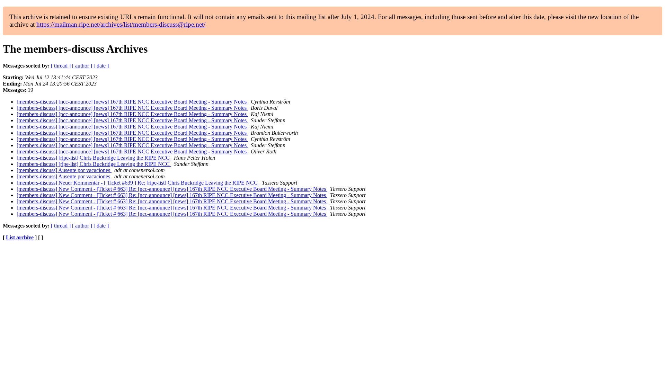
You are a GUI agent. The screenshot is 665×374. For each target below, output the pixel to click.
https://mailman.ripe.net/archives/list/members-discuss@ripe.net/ (120, 24)
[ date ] (101, 66)
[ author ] (82, 66)
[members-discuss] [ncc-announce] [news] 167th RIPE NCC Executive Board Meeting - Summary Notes (132, 102)
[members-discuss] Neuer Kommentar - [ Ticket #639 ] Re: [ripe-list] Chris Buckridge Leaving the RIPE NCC (138, 183)
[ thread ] (61, 66)
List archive (20, 237)
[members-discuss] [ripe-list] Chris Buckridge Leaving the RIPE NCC (94, 158)
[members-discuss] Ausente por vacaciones (64, 170)
